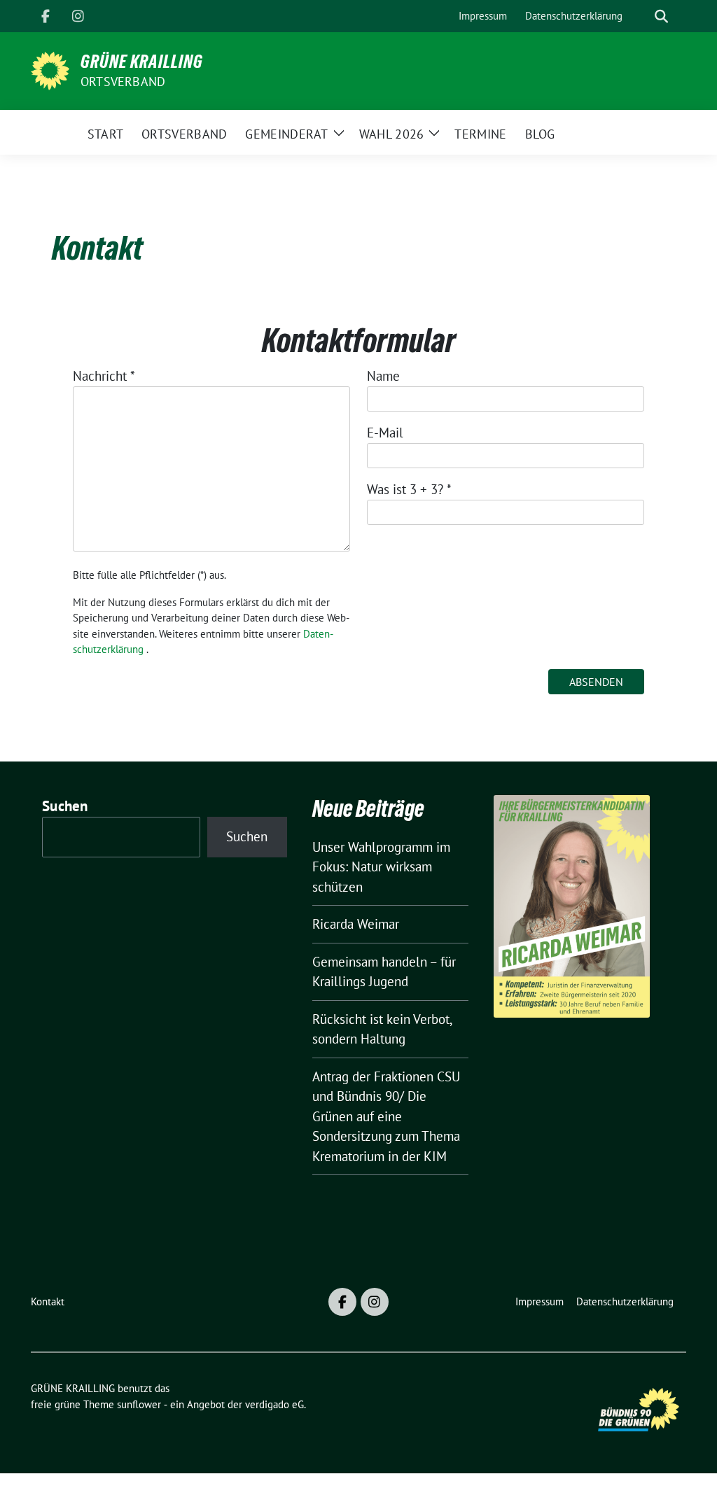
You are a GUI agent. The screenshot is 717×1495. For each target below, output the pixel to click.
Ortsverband (123, 81)
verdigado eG (274, 1404)
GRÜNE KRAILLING (142, 61)
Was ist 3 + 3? (409, 489)
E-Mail (385, 432)
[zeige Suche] (661, 16)
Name (383, 375)
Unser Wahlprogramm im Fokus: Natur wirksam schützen (381, 866)
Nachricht (104, 375)
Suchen (65, 805)
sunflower (139, 1404)
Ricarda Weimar (355, 923)
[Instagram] (78, 16)
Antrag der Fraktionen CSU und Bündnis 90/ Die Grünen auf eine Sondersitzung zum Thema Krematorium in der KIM (386, 1116)
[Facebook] (46, 16)
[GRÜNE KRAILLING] (50, 69)
